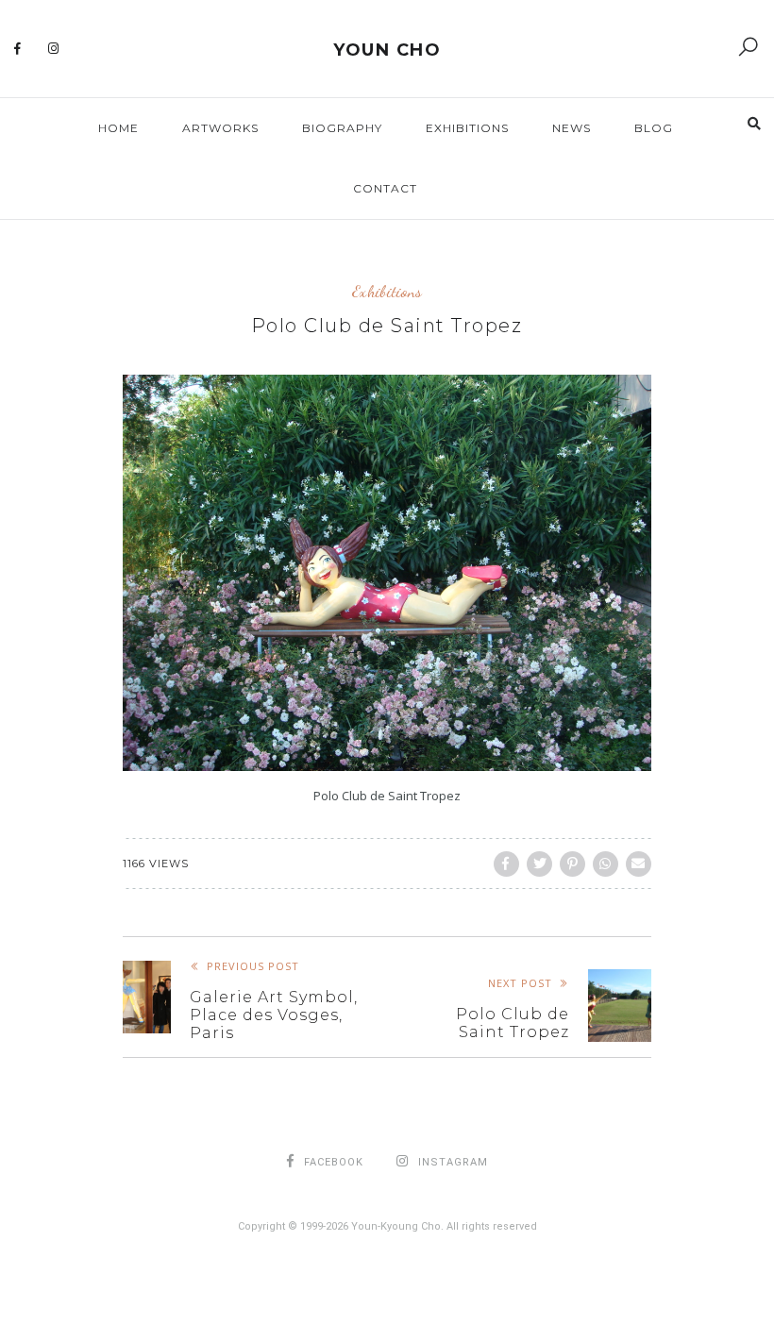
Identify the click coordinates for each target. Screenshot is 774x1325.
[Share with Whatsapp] (605, 864)
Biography (342, 128)
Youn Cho (387, 50)
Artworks (220, 128)
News (571, 128)
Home (118, 128)
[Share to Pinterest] (572, 864)
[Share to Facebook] (506, 864)
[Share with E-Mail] (638, 864)
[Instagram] (53, 49)
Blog (653, 128)
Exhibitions (467, 128)
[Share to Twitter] (539, 864)
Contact (385, 188)
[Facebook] (18, 49)
